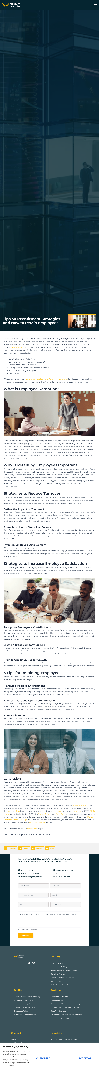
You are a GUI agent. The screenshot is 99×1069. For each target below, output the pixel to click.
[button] (10, 848)
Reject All (64, 1058)
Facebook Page (20, 820)
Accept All (86, 1058)
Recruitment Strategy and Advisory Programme (46, 379)
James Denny (44, 814)
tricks (17, 811)
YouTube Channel (37, 823)
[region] (49, 1056)
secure (59, 811)
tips (8, 811)
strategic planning (81, 805)
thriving (77, 811)
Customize (43, 1058)
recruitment (17, 347)
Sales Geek (61, 814)
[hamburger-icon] (94, 5)
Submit (26, 935)
